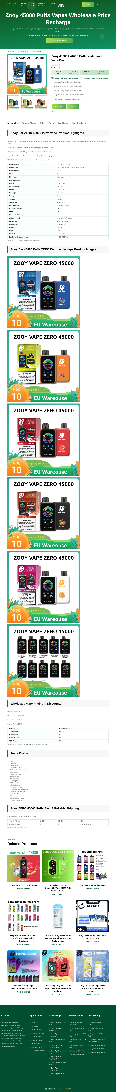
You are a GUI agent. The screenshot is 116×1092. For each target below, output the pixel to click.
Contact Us (52, 5)
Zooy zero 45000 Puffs (77, 1051)
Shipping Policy (37, 1036)
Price (42, 123)
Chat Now (88, 5)
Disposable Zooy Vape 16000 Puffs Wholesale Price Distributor (23, 938)
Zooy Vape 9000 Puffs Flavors (92, 885)
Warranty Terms (37, 1040)
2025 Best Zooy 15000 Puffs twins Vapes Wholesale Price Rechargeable (58, 938)
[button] (43, 101)
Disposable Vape (25, 5)
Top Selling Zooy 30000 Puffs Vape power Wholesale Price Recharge (58, 988)
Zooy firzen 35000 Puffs (78, 1054)
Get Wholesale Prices (59, 40)
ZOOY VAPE (67, 1089)
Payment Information (38, 1033)
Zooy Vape (10, 51)
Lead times (63, 123)
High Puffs (32, 5)
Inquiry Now (59, 106)
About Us (35, 1026)
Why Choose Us (37, 1029)
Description (12, 123)
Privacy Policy (36, 1043)
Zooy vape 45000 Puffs (97, 1052)
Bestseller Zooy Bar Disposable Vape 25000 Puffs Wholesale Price (58, 888)
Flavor (51, 123)
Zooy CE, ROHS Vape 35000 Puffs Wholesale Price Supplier (92, 988)
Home (9, 4)
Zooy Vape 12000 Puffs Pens (23, 885)
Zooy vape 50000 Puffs (97, 1045)
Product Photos (29, 123)
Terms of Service (37, 1047)
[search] (97, 5)
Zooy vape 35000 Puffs (97, 1049)
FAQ (33, 1022)
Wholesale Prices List (41, 5)
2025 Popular (15, 5)
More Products (79, 123)
